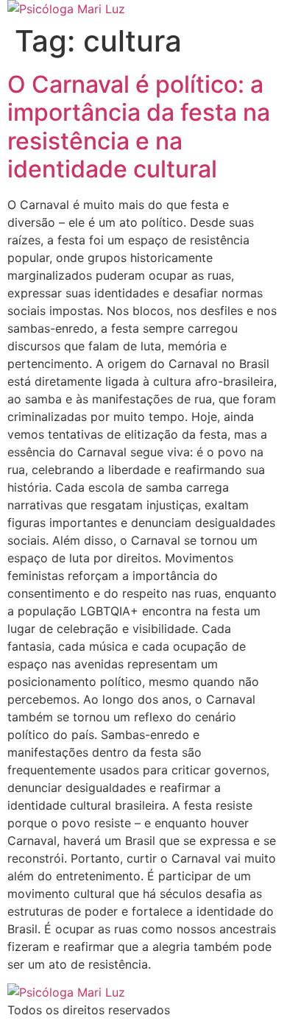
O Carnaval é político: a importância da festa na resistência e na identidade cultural (138, 126)
